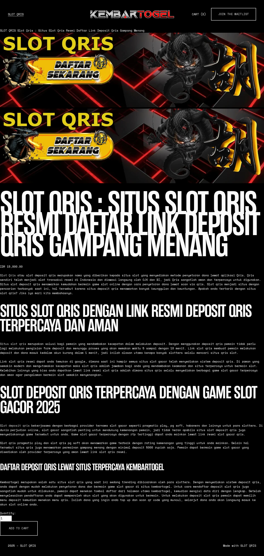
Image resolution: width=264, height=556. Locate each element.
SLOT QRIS (16, 14)
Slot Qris (8, 275)
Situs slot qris (13, 344)
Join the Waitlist (233, 14)
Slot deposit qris (15, 425)
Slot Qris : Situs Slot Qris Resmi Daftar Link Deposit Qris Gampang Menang (80, 30)
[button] (19, 528)
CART (199, 14)
